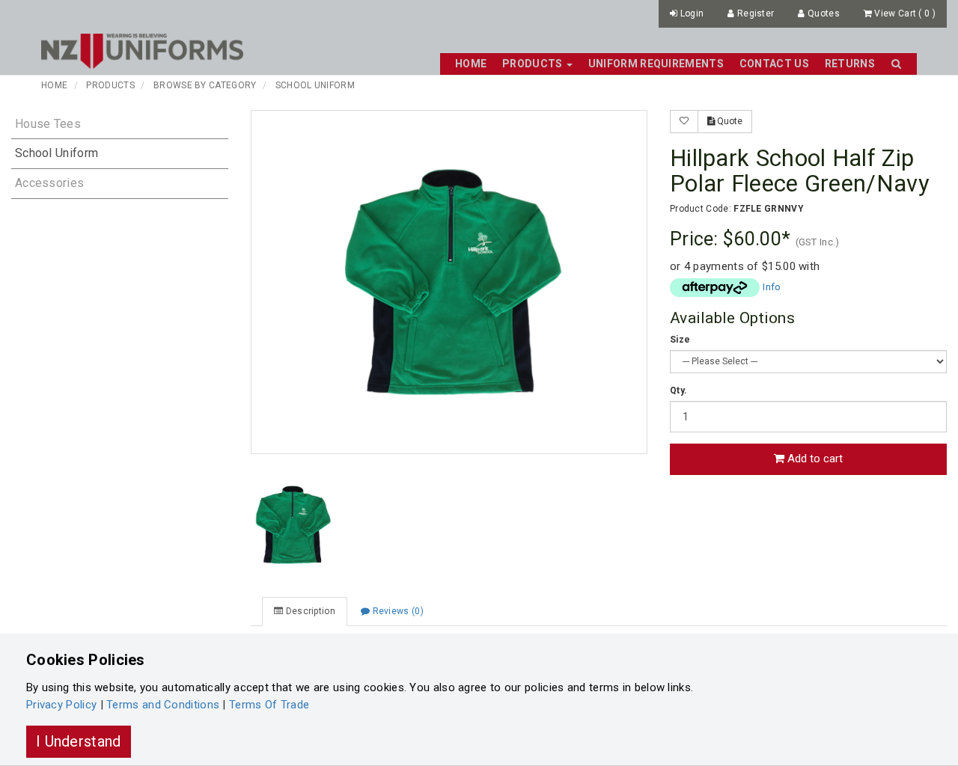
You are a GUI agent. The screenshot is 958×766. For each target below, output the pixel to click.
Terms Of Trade (269, 704)
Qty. (678, 390)
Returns (850, 64)
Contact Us (774, 64)
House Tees (48, 124)
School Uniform (315, 85)
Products (110, 85)
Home (470, 64)
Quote (728, 121)
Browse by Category (204, 85)
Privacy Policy (61, 704)
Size (680, 339)
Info (772, 286)
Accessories (49, 183)
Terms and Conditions (162, 704)
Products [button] (533, 64)
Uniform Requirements (656, 64)
